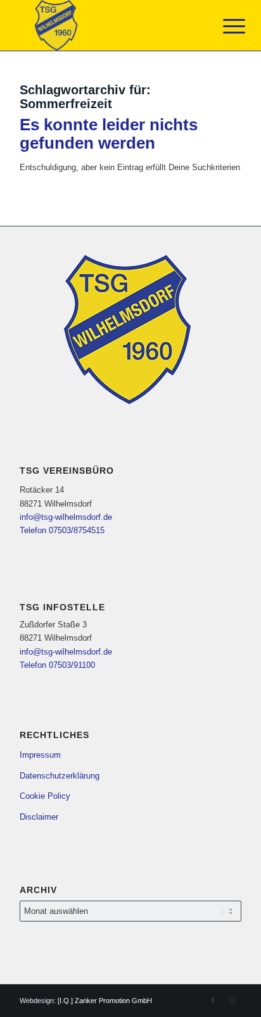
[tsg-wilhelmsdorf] (108, 25)
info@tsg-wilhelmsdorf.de (66, 517)
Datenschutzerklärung (59, 775)
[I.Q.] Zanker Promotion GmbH (105, 1000)
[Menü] (224, 26)
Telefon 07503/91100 (57, 665)
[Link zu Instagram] (231, 1000)
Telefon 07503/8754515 (62, 530)
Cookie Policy (45, 796)
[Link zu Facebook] (212, 1000)
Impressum (40, 755)
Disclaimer (39, 817)
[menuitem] (224, 26)
